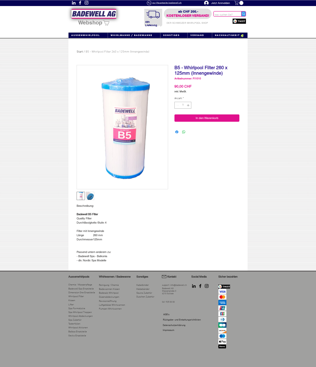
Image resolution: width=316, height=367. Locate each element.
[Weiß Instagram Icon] (86, 2)
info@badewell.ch (178, 285)
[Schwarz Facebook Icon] (200, 286)
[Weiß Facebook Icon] (80, 2)
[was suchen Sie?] (243, 13)
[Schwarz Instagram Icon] (206, 286)
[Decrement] (177, 105)
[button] (239, 3)
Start (80, 52)
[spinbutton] (183, 105)
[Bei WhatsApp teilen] (184, 132)
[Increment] (188, 105)
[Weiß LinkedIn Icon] (73, 2)
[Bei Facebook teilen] (177, 132)
